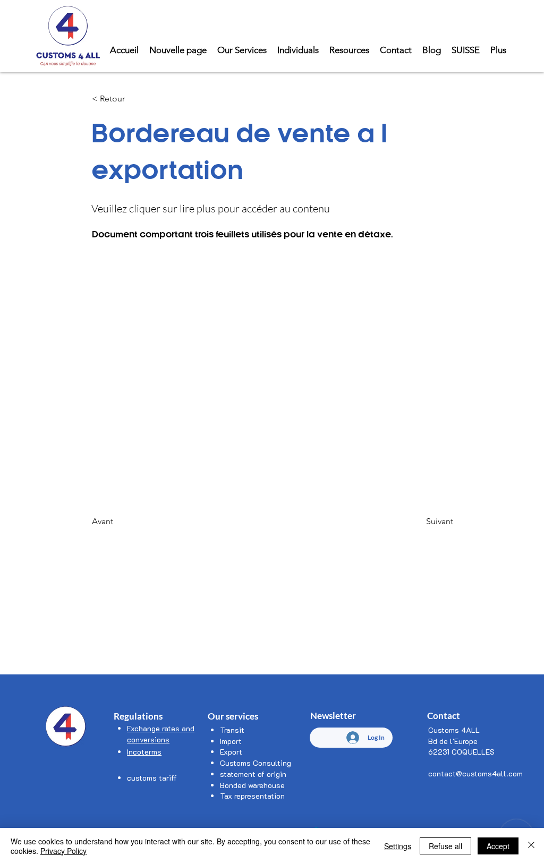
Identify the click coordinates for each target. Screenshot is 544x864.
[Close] (531, 846)
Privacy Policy (63, 850)
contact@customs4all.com (475, 773)
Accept (498, 846)
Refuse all (445, 846)
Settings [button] (397, 846)
